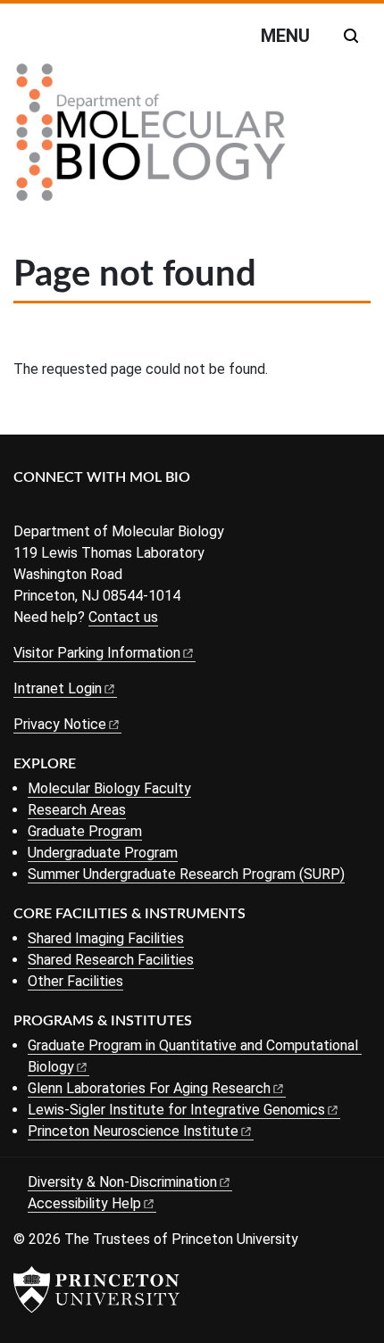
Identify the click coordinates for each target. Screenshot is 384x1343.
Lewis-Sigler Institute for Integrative (176, 1109)
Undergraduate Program (103, 852)
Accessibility (84, 1203)
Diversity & (122, 1181)
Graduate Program (85, 831)
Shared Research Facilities (111, 959)
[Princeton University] (96, 1289)
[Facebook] (24, 507)
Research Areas (77, 809)
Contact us (123, 617)
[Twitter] (51, 507)
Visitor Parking (96, 652)
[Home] (150, 139)
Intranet (57, 688)
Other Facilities (75, 981)
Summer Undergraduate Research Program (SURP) (186, 874)
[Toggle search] (350, 36)
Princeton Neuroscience (133, 1131)
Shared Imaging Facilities (106, 938)
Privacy (59, 724)
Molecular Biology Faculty (109, 788)
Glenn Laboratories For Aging (149, 1088)
